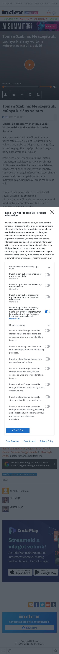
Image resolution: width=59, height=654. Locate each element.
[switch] (47, 274)
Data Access (29, 441)
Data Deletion (12, 441)
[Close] (53, 213)
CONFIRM (17, 430)
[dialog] (29, 327)
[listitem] (29, 267)
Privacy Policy (46, 441)
